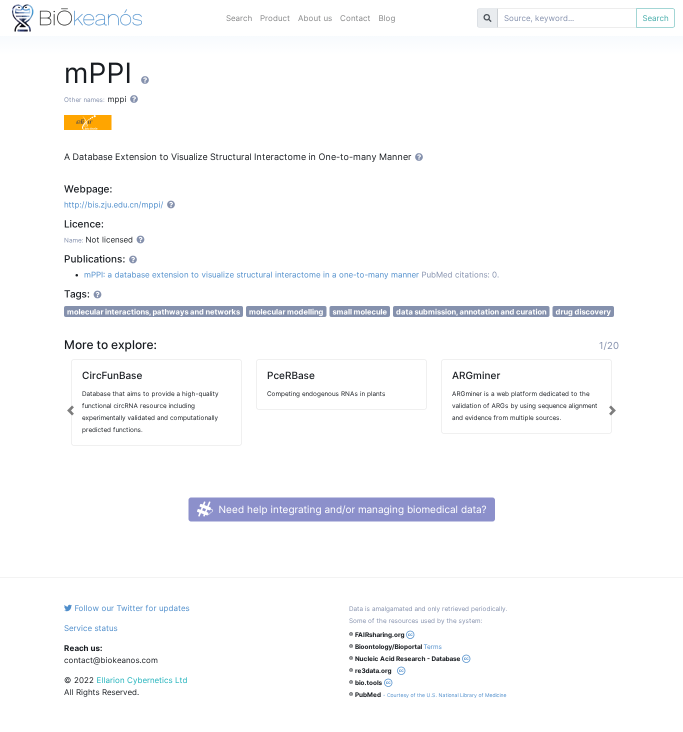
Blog (387, 18)
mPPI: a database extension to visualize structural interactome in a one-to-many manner (251, 275)
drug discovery (583, 311)
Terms (433, 646)
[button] (70, 411)
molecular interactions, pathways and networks (153, 311)
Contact (355, 18)
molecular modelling (286, 311)
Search (239, 18)
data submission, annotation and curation (471, 311)
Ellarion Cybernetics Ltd (142, 680)
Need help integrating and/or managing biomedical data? (351, 510)
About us (315, 18)
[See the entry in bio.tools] (91, 121)
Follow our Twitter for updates (131, 608)
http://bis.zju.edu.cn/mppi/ (114, 205)
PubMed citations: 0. (460, 275)
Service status (91, 628)
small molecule (359, 311)
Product (275, 18)
